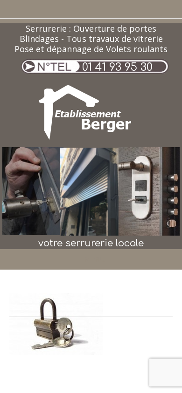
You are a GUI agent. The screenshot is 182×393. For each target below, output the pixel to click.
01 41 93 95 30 (117, 67)
